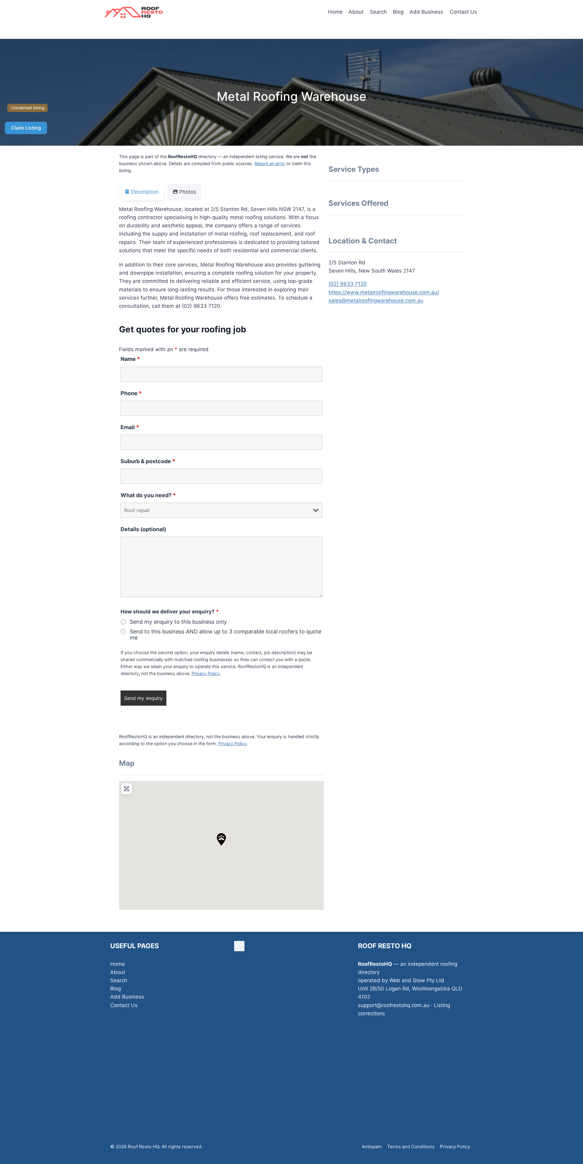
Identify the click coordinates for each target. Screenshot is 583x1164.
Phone (131, 393)
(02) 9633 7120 (348, 284)
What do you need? (148, 495)
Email (130, 427)
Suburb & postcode (148, 461)
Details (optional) (143, 529)
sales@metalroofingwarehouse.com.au (376, 300)
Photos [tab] (187, 192)
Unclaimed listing (28, 107)
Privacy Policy (206, 673)
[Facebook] (239, 946)
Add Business (426, 12)
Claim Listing (26, 128)
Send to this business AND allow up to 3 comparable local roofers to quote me (225, 635)
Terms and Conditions (411, 1146)
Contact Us (463, 12)
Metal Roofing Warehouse (292, 96)
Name (130, 359)
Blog (398, 12)
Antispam (372, 1146)
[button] (221, 839)
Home (335, 12)
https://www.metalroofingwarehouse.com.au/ (384, 292)
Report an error (269, 163)
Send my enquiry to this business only (178, 622)
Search (378, 12)
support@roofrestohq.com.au (393, 1005)
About (356, 12)
